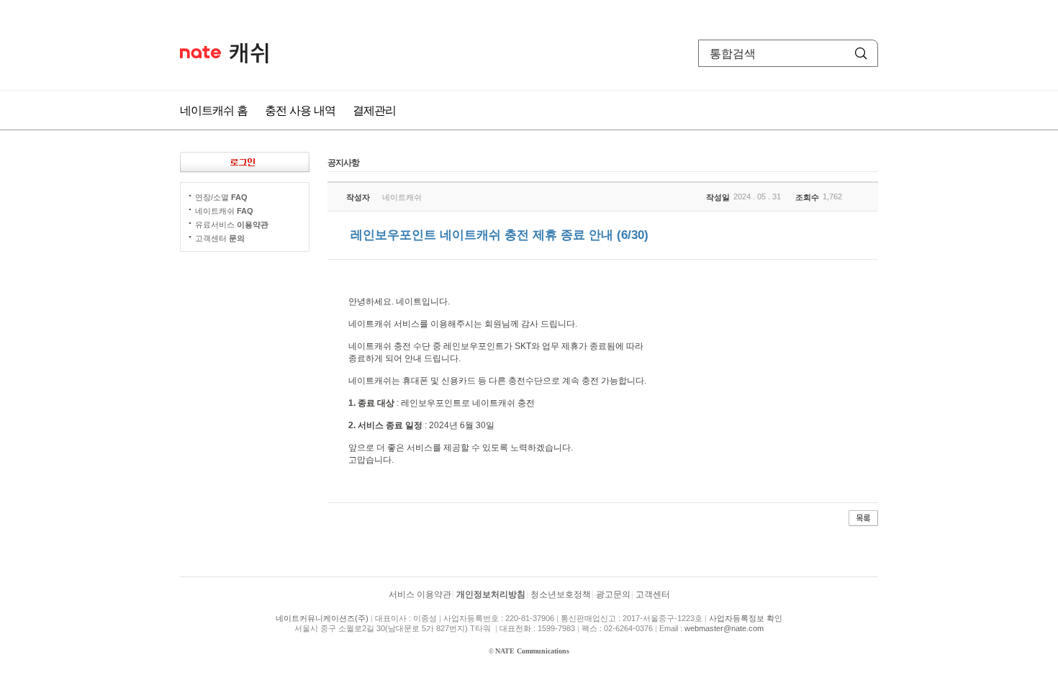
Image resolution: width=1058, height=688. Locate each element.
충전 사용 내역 (300, 110)
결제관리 (374, 110)
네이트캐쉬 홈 (214, 110)
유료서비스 (231, 224)
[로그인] (244, 162)
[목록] (863, 517)
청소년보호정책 (560, 594)
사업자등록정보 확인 (745, 618)
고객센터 (220, 238)
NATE (200, 52)
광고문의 (613, 594)
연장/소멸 (221, 197)
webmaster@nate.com (724, 628)
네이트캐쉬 (249, 53)
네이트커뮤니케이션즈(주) (322, 618)
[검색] (860, 53)
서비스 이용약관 (420, 594)
